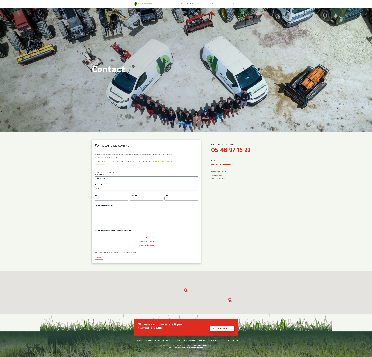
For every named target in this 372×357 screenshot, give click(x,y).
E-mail (167, 195)
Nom (97, 195)
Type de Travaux (101, 185)
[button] (186, 290)
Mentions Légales (179, 345)
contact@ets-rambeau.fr (221, 165)
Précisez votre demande (104, 205)
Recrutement (165, 345)
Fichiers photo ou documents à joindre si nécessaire (113, 230)
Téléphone (134, 195)
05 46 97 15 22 (231, 151)
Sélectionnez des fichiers (146, 245)
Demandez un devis (222, 328)
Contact (235, 4)
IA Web (209, 345)
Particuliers (226, 4)
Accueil (171, 4)
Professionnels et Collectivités (210, 4)
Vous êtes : (99, 175)
